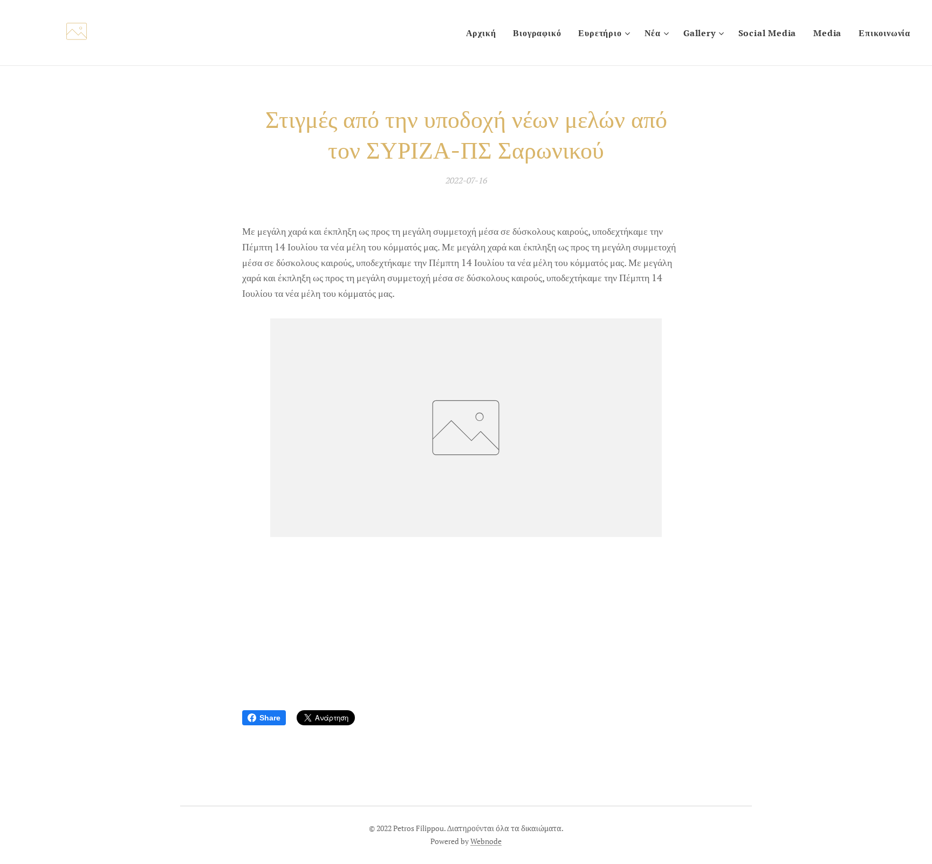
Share (269, 717)
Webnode (486, 841)
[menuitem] (484, 32)
